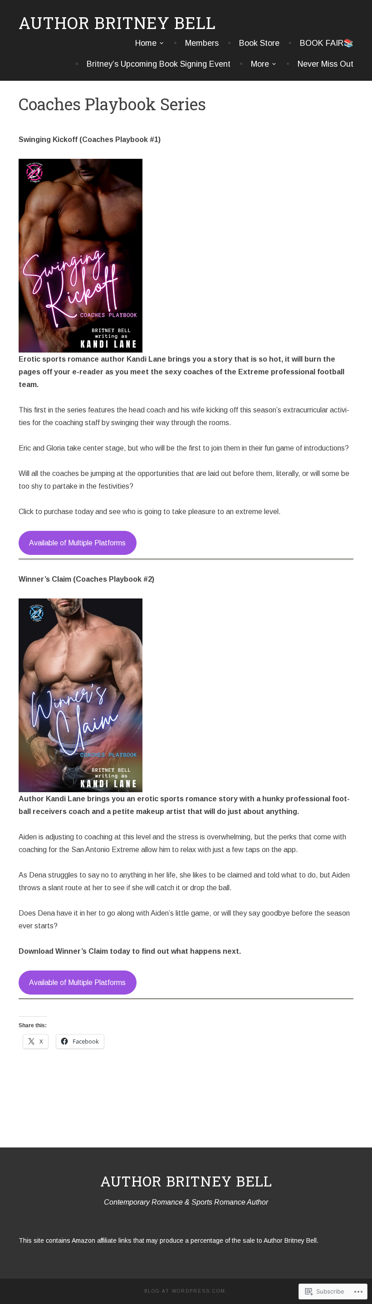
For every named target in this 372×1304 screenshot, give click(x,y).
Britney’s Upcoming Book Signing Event (158, 64)
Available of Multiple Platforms (77, 543)
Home (146, 43)
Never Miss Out (325, 64)
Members (202, 43)
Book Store (259, 43)
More (260, 64)
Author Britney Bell (117, 23)
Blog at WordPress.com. (186, 1291)
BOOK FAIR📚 (326, 43)
